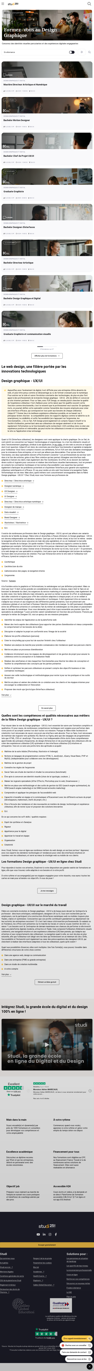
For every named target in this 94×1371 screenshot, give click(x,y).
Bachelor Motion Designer (17, 120)
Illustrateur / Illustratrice (15, 522)
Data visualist (10, 512)
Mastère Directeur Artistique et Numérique (25, 84)
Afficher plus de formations (46, 356)
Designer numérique (12, 486)
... (5, 12)
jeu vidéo (58, 445)
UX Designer (9, 491)
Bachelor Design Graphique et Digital (22, 298)
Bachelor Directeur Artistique (18, 262)
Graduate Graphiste (14, 191)
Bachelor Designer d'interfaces (19, 227)
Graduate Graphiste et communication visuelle (27, 334)
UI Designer (9, 496)
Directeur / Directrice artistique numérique (22, 502)
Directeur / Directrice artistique (18, 481)
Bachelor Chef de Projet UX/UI (19, 156)
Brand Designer (10, 517)
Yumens (12, 581)
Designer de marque (13, 507)
